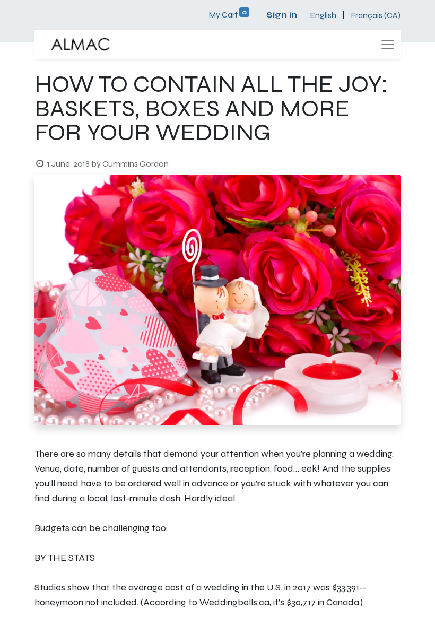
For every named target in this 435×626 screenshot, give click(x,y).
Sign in (281, 15)
